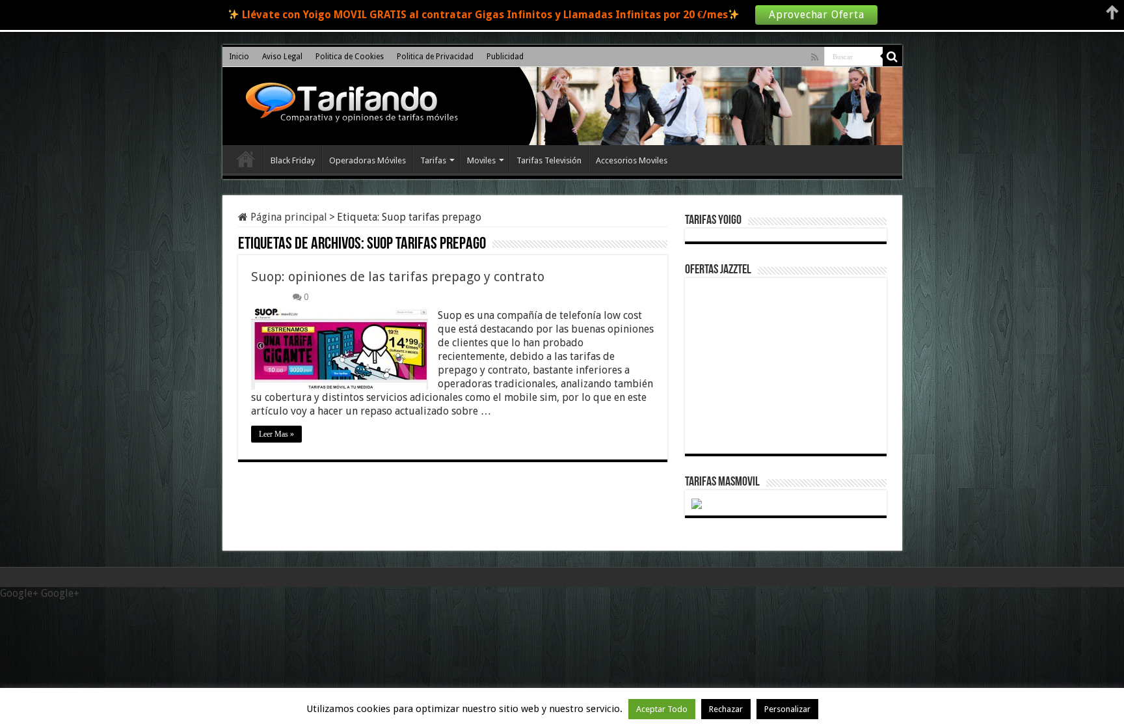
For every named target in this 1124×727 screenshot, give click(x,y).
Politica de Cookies (349, 56)
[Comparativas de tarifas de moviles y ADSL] (348, 104)
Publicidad (505, 56)
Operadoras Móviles (367, 160)
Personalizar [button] (787, 709)
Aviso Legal (282, 56)
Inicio (239, 56)
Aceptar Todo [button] (662, 709)
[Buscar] (892, 56)
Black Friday (293, 160)
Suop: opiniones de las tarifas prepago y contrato (397, 276)
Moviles (481, 160)
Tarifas (433, 160)
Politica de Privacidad (435, 56)
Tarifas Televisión (549, 160)
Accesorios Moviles (631, 160)
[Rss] (815, 57)
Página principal (287, 217)
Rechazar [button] (726, 709)
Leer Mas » (276, 434)
